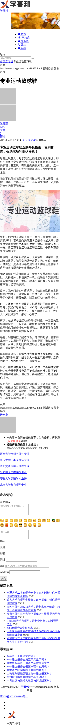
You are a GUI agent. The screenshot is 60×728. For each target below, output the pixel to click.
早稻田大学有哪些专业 (13, 472)
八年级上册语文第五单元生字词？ (27, 659)
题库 (23, 44)
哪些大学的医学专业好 (13, 478)
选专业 (9, 61)
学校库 (25, 37)
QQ (2, 565)
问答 (23, 48)
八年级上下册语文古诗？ (21, 656)
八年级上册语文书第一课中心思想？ (28, 666)
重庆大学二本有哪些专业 (14, 460)
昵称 (2, 547)
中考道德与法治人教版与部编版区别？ (29, 680)
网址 (2, 559)
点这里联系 (14, 441)
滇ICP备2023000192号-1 (14, 696)
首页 (23, 34)
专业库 (24, 41)
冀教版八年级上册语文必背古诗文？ (28, 663)
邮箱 (2, 553)
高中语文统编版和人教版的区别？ (27, 670)
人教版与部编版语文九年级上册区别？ (29, 673)
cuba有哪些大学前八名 (20, 627)
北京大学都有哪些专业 (13, 484)
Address (4, 572)
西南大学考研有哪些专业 (14, 453)
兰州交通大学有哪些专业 (14, 466)
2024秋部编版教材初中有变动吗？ (27, 677)
